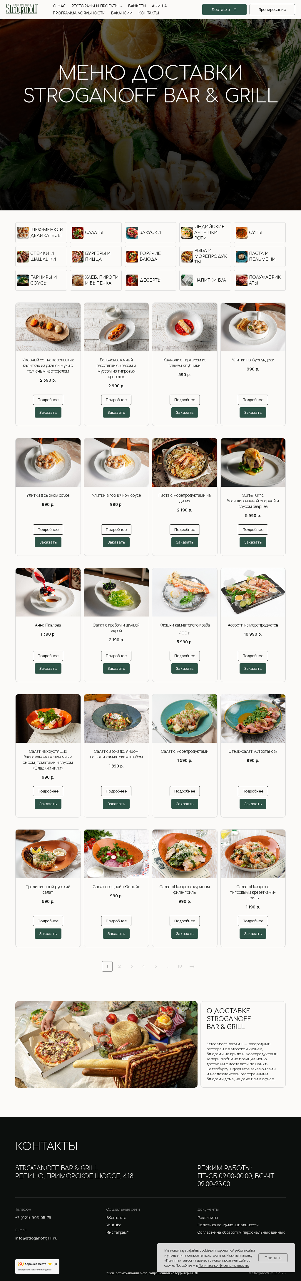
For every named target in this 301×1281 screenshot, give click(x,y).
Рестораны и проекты (95, 6)
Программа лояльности (79, 13)
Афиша (159, 6)
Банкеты (137, 6)
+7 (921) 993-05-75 (150, 120)
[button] (242, 1217)
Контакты (148, 13)
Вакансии (122, 13)
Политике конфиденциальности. (223, 1265)
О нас (59, 6)
